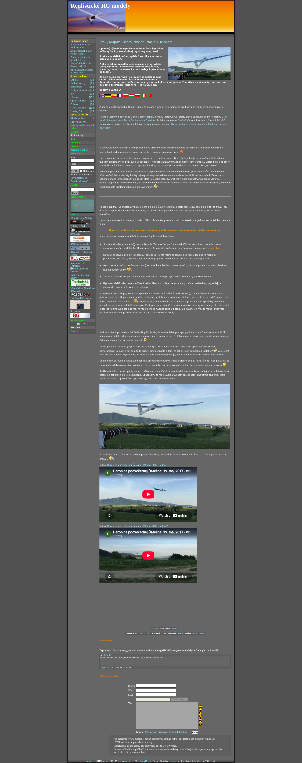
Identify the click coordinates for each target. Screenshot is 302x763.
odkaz (184, 732)
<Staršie (155, 629)
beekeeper (175, 761)
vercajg (201, 158)
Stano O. (107, 655)
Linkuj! (201, 633)
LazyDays (145, 761)
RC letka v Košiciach (80, 244)
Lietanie (82, 97)
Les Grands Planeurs (80, 298)
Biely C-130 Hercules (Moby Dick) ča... (81, 65)
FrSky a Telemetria (82, 90)
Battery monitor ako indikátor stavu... (80, 46)
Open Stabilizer (82, 100)
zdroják (174, 732)
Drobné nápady (82, 83)
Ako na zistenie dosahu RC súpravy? (81, 71)
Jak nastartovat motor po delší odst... (81, 52)
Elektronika (82, 86)
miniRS (129, 761)
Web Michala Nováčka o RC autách (82, 290)
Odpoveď (105, 667)
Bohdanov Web (77, 226)
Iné (82, 93)
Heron (102, 220)
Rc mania (75, 311)
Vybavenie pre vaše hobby (79, 276)
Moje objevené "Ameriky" (77, 264)
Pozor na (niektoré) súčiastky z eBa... (80, 58)
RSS (72, 139)
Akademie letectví (82, 118)
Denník (82, 79)
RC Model (75, 234)
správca (91, 761)
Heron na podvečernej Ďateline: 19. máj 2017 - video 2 (137, 526)
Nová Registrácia (78, 178)
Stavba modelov (82, 107)
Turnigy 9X (82, 111)
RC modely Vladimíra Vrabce (81, 253)
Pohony (82, 104)
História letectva (82, 122)
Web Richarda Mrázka (81, 218)
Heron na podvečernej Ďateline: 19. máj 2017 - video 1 (137, 464)
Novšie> (175, 629)
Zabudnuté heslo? (79, 181)
